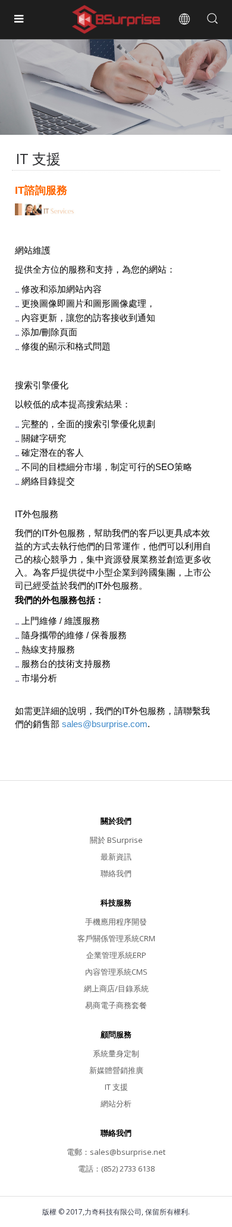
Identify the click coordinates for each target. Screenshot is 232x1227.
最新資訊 (116, 856)
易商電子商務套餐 (116, 1005)
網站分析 (116, 1103)
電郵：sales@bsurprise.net (116, 1151)
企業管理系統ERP (116, 955)
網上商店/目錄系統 (116, 988)
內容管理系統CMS (116, 971)
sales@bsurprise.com (105, 724)
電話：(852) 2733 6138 (116, 1168)
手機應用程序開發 (116, 921)
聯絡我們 (116, 873)
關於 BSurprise (116, 840)
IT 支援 (116, 1086)
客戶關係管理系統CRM (116, 938)
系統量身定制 (116, 1053)
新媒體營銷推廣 (116, 1070)
